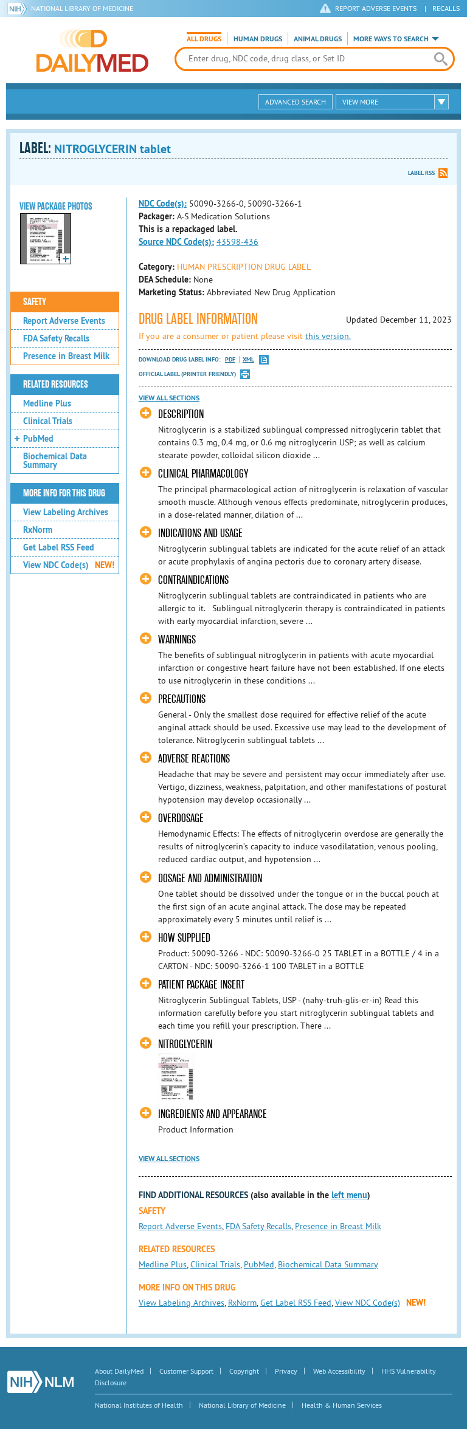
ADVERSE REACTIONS (194, 759)
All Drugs (204, 39)
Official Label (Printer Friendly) (187, 374)
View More (360, 101)
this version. (328, 336)
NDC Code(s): (163, 203)
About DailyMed (119, 1371)
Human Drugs (258, 39)
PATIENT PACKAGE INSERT (201, 985)
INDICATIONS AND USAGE (200, 533)
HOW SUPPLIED (184, 938)
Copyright (244, 1371)
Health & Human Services (342, 1405)
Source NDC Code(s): (176, 241)
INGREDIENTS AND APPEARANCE (212, 1114)
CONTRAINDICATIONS (193, 580)
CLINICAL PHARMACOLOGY (203, 474)
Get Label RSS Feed (58, 547)
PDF (230, 359)
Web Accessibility (339, 1371)
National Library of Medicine (82, 8)
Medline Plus (47, 403)
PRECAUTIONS (182, 699)
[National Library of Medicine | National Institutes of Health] (40, 1382)
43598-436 (237, 241)
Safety (34, 302)
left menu (349, 1195)
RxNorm (37, 529)
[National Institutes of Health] (19, 8)
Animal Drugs (318, 39)
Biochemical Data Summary (55, 460)
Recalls (446, 8)
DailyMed (92, 50)
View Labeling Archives (65, 512)
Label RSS (421, 173)
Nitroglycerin (185, 1044)
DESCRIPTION (181, 414)
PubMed (38, 438)
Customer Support (186, 1371)
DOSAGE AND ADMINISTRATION (210, 878)
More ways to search (391, 39)
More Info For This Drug (64, 493)
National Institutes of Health (139, 1405)
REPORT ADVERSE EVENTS (376, 8)
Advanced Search (295, 101)
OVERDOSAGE (181, 818)
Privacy (286, 1371)
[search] (441, 59)
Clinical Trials (47, 421)
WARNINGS (177, 639)
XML (248, 359)
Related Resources (55, 385)
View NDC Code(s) (68, 565)
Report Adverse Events (64, 320)
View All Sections (169, 398)
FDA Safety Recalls (56, 338)
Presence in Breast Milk (66, 356)
